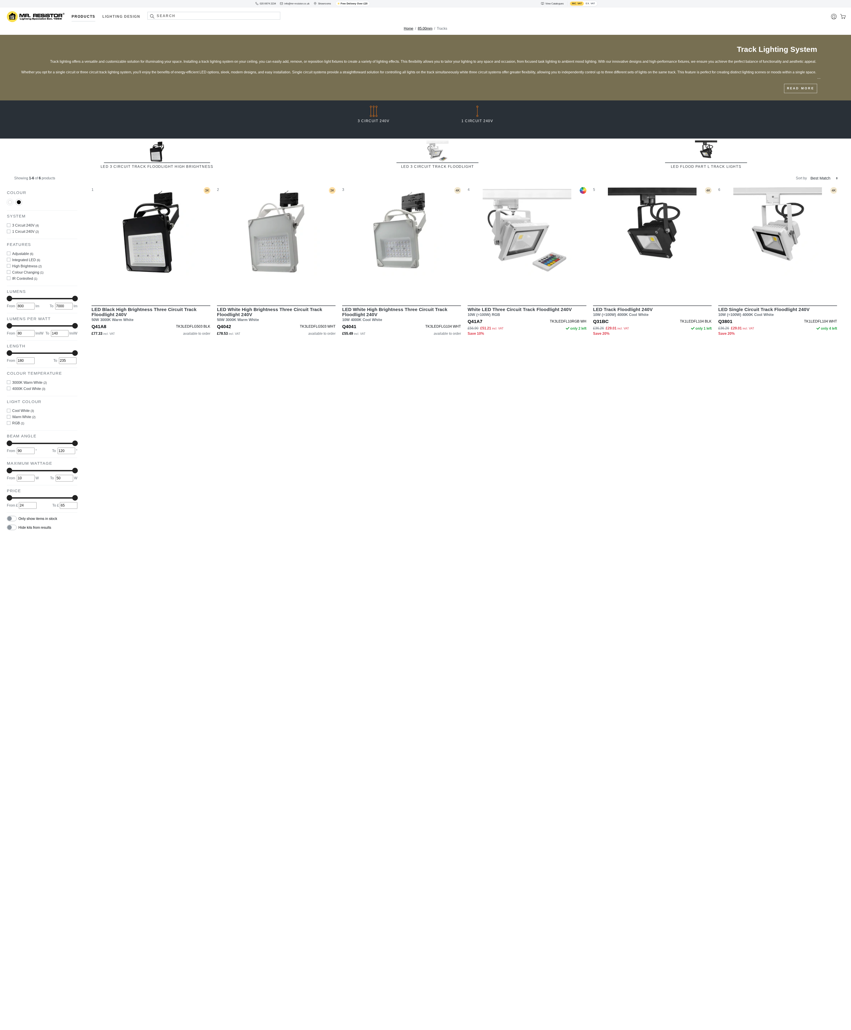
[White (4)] (10, 202)
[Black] (19, 204)
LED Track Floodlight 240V (623, 312)
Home (408, 28)
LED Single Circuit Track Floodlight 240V (764, 312)
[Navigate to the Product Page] (151, 243)
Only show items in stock (37, 519)
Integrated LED (26, 260)
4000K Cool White (28, 389)
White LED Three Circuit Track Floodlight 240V (520, 312)
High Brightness (27, 266)
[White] (10, 204)
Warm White (23, 417)
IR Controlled (24, 278)
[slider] (9, 298)
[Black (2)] (19, 202)
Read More (800, 88)
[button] (152, 16)
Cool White (23, 411)
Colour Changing (27, 272)
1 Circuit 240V (25, 231)
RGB (18, 423)
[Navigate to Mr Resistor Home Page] (35, 16)
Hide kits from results (34, 527)
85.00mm (425, 28)
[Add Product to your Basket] (130, 292)
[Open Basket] (843, 16)
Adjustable (22, 254)
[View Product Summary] (171, 292)
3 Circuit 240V (25, 225)
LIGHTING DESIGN (121, 16)
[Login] (834, 16)
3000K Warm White (29, 382)
